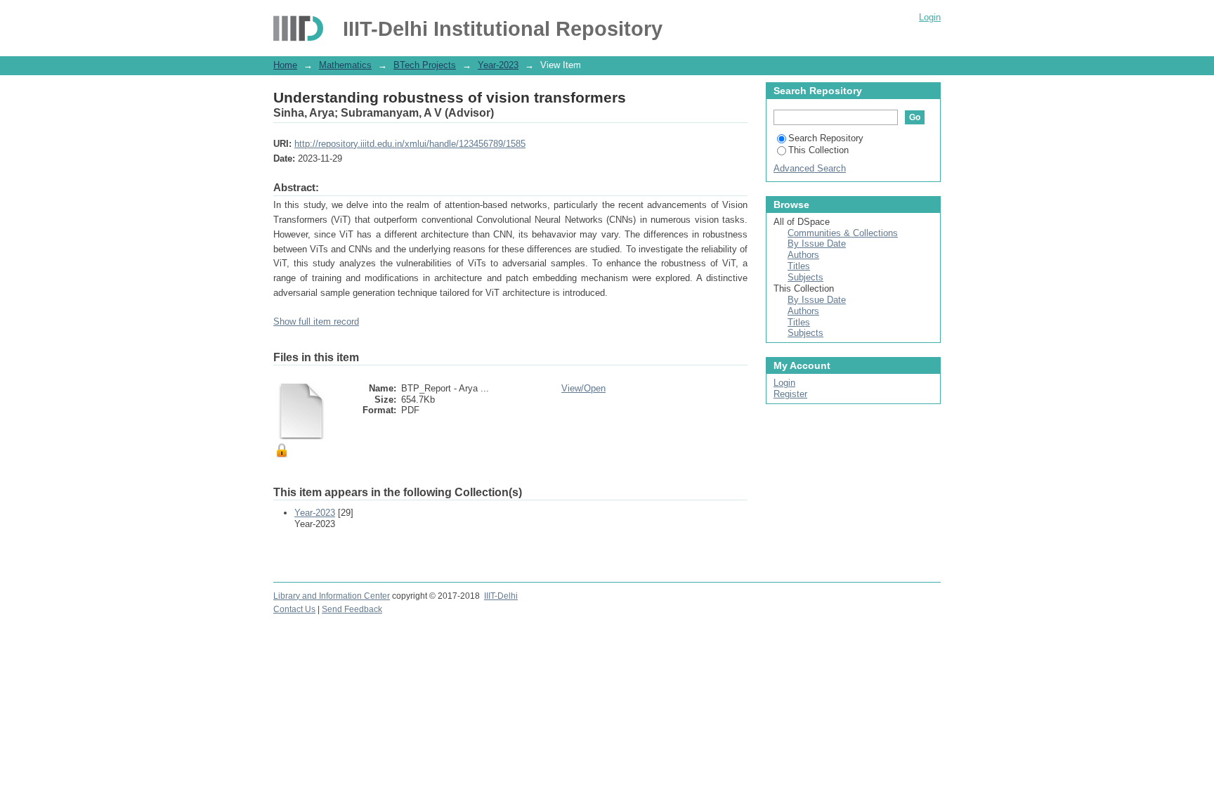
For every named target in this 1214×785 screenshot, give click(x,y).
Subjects (805, 277)
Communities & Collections (843, 233)
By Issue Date (817, 243)
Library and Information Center (331, 596)
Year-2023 (498, 65)
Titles (799, 266)
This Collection (818, 150)
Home (285, 65)
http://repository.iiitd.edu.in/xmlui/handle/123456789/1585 (410, 143)
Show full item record (316, 321)
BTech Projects (424, 65)
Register (790, 394)
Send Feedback (352, 609)
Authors (803, 254)
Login (930, 17)
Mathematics (345, 65)
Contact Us (294, 609)
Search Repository (825, 138)
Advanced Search (810, 168)
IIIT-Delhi (501, 596)
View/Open (583, 388)
